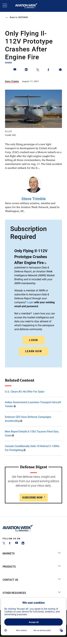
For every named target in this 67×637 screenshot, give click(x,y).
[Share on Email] (14, 70)
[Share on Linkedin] (26, 70)
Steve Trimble (12, 81)
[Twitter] (4, 543)
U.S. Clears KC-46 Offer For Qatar (24, 391)
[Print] (60, 70)
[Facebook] (10, 543)
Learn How (33, 351)
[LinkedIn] (23, 543)
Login (33, 340)
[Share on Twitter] (37, 70)
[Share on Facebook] (49, 70)
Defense (23, 17)
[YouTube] (16, 543)
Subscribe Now (32, 497)
